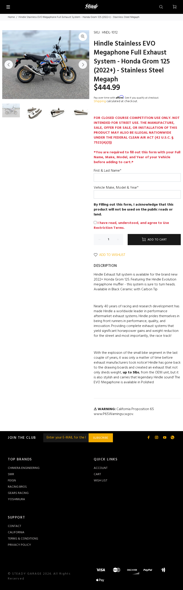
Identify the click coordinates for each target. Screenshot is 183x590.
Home (11, 17)
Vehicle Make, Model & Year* (116, 187)
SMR (11, 474)
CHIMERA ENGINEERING (24, 468)
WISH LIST (100, 480)
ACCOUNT (101, 468)
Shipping (100, 101)
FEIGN (12, 480)
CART (97, 474)
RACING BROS (17, 486)
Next (83, 64)
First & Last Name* (107, 170)
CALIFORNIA (16, 532)
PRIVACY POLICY (19, 545)
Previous (8, 64)
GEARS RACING (18, 493)
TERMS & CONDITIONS (23, 538)
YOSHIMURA (16, 499)
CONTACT (14, 526)
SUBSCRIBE (100, 437)
